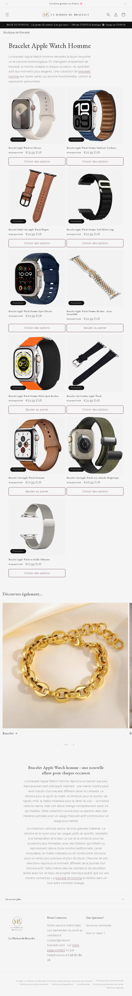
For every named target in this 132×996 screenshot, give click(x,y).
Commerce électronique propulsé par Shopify (69, 981)
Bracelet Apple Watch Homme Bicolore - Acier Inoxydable (89, 313)
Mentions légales (115, 988)
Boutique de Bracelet (16, 32)
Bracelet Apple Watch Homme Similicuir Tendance (92, 148)
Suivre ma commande (98, 925)
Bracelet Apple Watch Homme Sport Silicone (30, 311)
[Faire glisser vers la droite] (73, 744)
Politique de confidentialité (109, 981)
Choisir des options (37, 161)
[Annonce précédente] (6, 4)
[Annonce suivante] (125, 4)
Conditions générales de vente (108, 984)
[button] (7, 14)
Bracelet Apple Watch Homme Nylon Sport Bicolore (34, 396)
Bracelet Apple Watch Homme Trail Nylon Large (90, 229)
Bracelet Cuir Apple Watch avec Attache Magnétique (93, 477)
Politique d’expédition (62, 984)
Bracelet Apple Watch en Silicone (25, 148)
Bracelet (8, 733)
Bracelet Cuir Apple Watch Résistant (27, 477)
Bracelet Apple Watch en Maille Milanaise (29, 559)
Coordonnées (83, 984)
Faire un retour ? (95, 933)
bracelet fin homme (69, 878)
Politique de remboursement (34, 984)
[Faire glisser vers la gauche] (58, 744)
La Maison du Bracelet (35, 981)
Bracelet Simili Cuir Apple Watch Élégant (29, 229)
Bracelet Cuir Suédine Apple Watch (84, 396)
